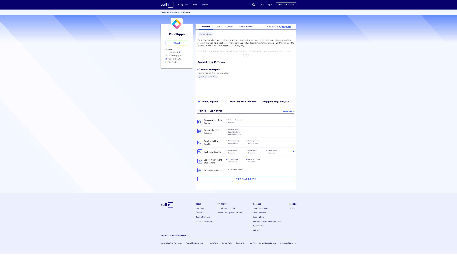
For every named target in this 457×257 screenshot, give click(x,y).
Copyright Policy (212, 243)
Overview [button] (206, 26)
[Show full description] (246, 54)
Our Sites (291, 208)
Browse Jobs (258, 226)
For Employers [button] (286, 5)
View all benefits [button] (246, 179)
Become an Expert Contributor (230, 213)
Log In (269, 5)
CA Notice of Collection (288, 243)
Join (262, 5)
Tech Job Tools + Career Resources (267, 221)
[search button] (253, 5)
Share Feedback (259, 213)
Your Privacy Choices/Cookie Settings (262, 243)
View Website (172, 62)
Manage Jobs (286, 26)
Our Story (200, 208)
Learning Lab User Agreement (171, 243)
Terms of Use (240, 243)
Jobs (195, 5)
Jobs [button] (219, 26)
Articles (205, 5)
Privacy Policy (227, 243)
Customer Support (260, 208)
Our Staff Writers (203, 217)
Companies (183, 5)
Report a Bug (258, 217)
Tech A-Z (256, 230)
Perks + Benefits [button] (246, 26)
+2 (293, 150)
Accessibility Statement (194, 243)
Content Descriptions (205, 221)
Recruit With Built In (226, 208)
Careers (199, 213)
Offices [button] (230, 26)
